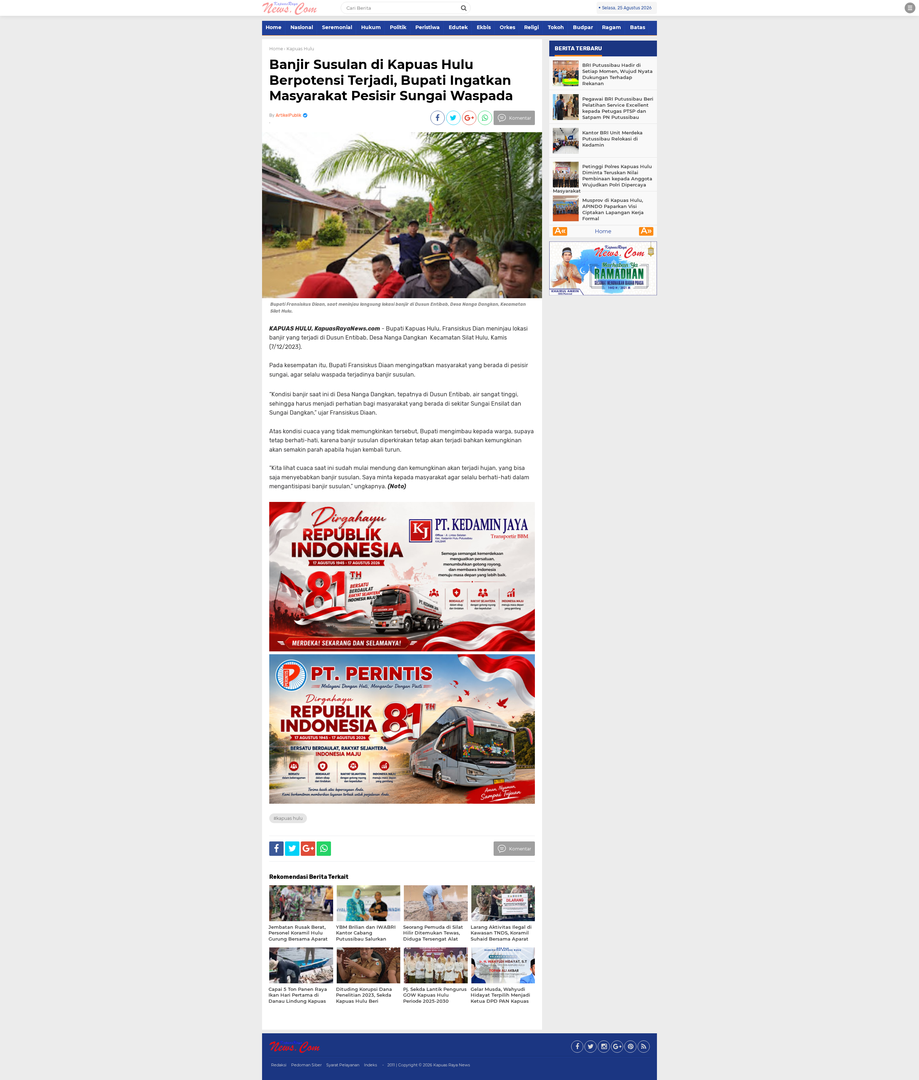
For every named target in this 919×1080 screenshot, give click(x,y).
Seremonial (337, 27)
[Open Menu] (910, 8)
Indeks (370, 1064)
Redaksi (278, 1064)
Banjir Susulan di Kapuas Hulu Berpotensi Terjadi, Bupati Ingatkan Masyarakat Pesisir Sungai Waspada (391, 79)
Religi (531, 27)
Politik (398, 27)
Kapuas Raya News (451, 1064)
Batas (637, 27)
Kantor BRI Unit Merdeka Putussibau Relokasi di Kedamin (612, 139)
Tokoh (556, 27)
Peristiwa (427, 27)
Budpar (583, 27)
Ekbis (484, 27)
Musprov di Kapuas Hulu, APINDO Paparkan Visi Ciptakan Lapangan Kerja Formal (613, 209)
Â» (646, 231)
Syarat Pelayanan (342, 1064)
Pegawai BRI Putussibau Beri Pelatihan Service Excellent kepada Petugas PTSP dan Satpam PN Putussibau (617, 108)
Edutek (458, 27)
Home (273, 27)
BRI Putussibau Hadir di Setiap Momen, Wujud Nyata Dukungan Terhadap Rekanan (617, 74)
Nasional (301, 27)
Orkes (507, 27)
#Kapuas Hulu (288, 818)
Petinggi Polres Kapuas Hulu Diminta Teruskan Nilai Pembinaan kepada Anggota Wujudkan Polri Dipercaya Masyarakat (602, 178)
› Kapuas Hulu (299, 48)
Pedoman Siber (306, 1064)
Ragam (611, 27)
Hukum (371, 27)
